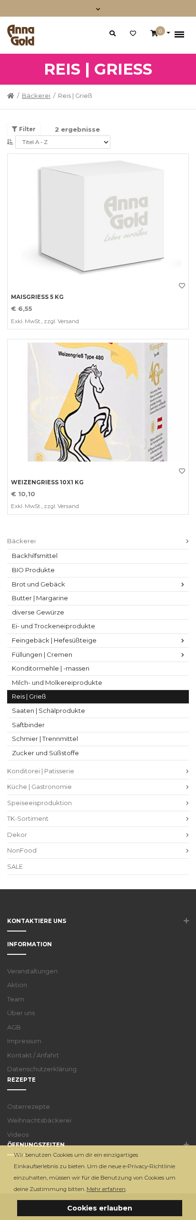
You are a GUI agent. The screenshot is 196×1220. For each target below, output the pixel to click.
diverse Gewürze (38, 612)
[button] (129, 1190)
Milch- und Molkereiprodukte (57, 682)
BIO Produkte (33, 570)
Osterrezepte (28, 1106)
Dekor (17, 834)
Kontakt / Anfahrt (33, 1055)
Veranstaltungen (32, 971)
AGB (14, 1027)
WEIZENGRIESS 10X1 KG (47, 482)
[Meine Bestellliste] (133, 33)
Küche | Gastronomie (39, 786)
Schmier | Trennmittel (45, 738)
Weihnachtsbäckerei (39, 1120)
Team (15, 999)
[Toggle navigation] (98, 8)
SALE (15, 866)
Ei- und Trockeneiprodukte (53, 626)
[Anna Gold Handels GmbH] (20, 35)
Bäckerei (36, 95)
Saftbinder (28, 725)
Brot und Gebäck (38, 584)
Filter (27, 129)
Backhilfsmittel (35, 555)
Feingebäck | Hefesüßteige (54, 640)
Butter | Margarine (40, 598)
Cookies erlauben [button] (99, 1208)
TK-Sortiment (28, 818)
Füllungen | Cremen (42, 654)
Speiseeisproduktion (39, 803)
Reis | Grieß (29, 696)
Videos (18, 1134)
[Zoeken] (112, 33)
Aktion (17, 985)
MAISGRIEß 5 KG (37, 297)
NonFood (22, 850)
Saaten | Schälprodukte (48, 710)
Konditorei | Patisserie (40, 771)
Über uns (21, 1013)
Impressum (24, 1041)
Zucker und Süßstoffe (45, 753)
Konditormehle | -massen (50, 668)
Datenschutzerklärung (42, 1069)
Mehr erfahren (106, 1189)
